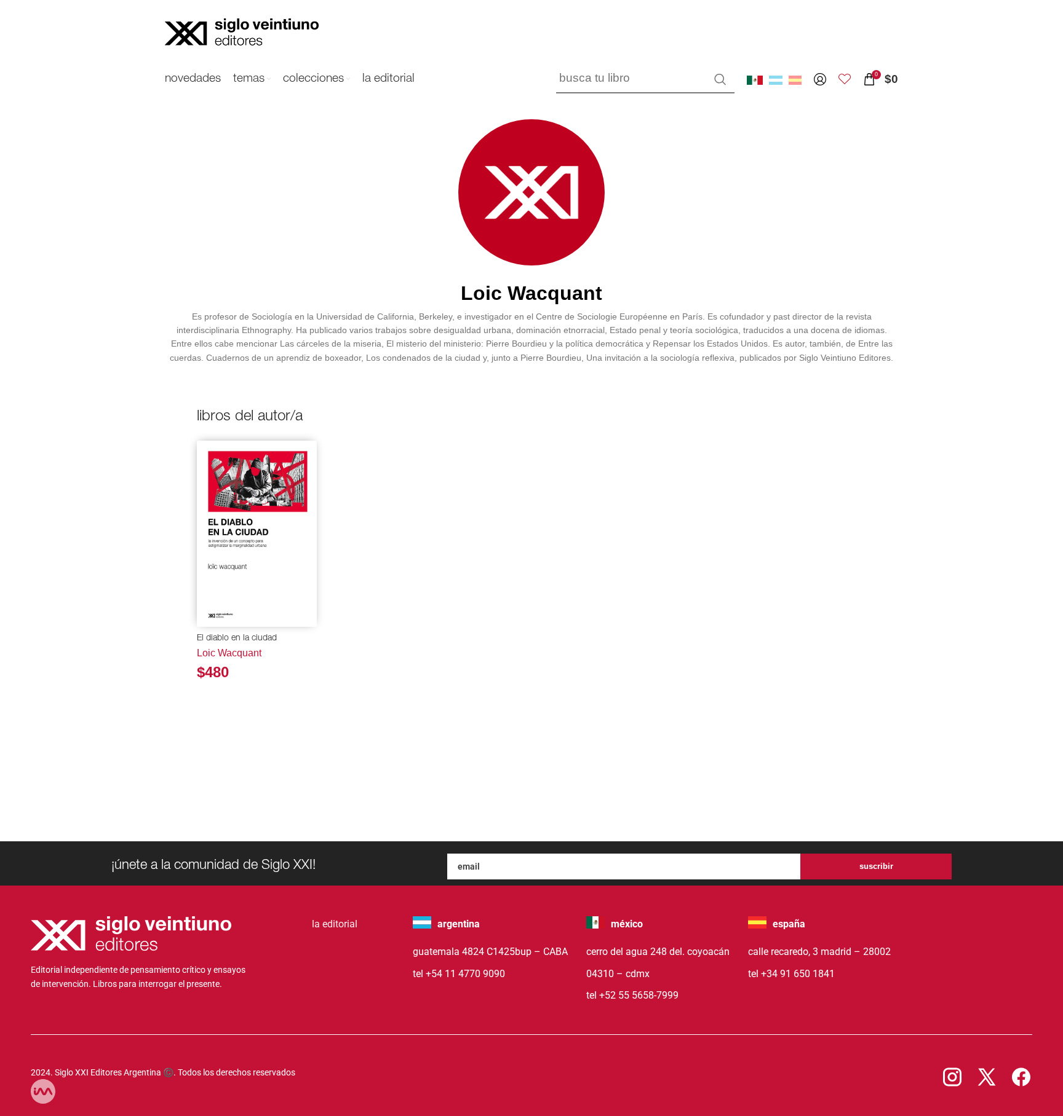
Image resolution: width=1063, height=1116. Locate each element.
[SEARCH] (720, 79)
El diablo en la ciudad (237, 638)
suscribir (876, 866)
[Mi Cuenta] (820, 79)
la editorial (334, 924)
